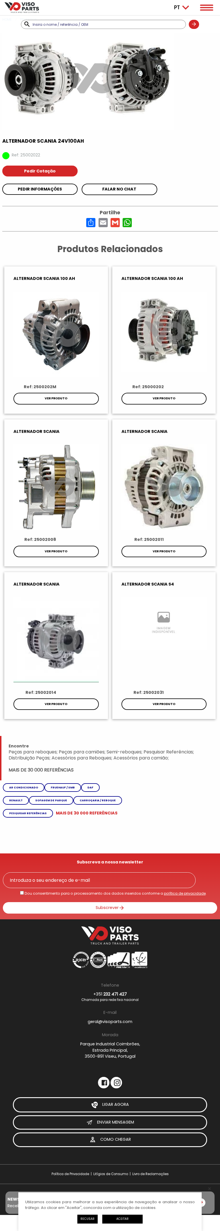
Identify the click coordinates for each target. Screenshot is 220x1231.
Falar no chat (119, 189)
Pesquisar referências (28, 813)
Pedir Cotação (40, 171)
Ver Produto (56, 398)
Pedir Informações (40, 189)
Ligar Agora (115, 1104)
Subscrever (107, 907)
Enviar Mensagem (115, 1122)
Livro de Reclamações (150, 1174)
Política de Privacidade (70, 1174)
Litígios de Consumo (110, 1174)
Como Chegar (115, 1139)
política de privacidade (185, 893)
